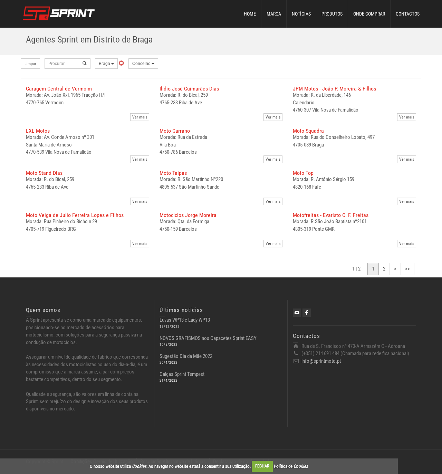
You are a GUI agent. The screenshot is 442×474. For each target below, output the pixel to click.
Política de (291, 465)
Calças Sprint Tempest (182, 374)
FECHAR (262, 465)
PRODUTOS (332, 14)
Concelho (142, 63)
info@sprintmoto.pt (321, 361)
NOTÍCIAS (301, 14)
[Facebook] (306, 313)
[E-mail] (297, 313)
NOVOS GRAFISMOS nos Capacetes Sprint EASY (208, 338)
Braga (105, 63)
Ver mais (139, 117)
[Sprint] (58, 12)
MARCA (274, 14)
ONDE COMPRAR (369, 14)
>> (407, 269)
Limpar (30, 63)
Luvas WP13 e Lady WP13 (185, 320)
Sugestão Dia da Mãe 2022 (186, 356)
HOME (250, 14)
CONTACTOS (408, 14)
